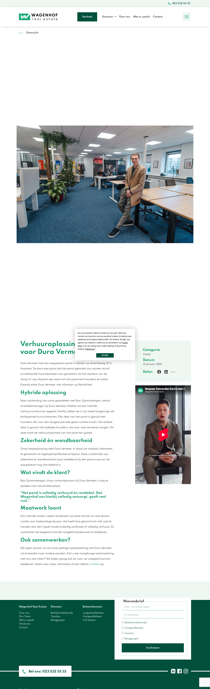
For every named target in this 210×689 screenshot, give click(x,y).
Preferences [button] (90, 349)
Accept (105, 355)
